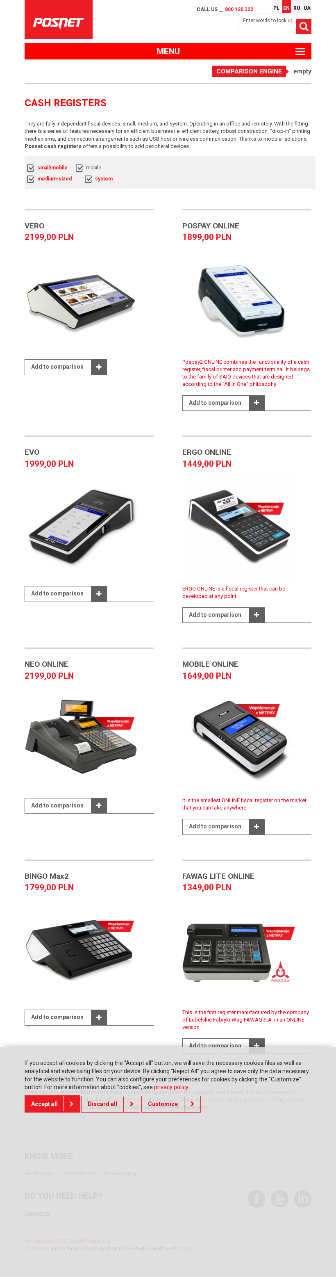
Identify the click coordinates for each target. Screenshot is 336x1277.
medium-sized (54, 179)
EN (286, 8)
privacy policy (171, 1087)
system (104, 179)
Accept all (44, 1104)
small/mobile (52, 168)
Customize (163, 1104)
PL (276, 8)
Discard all (102, 1104)
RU (296, 8)
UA (307, 8)
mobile (93, 168)
